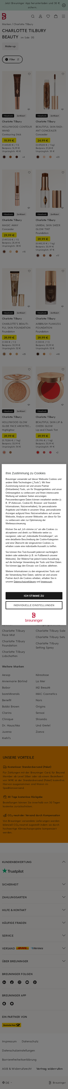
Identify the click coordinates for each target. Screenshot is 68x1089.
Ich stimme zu (34, 595)
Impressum (46, 581)
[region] (34, 544)
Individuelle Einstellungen (34, 605)
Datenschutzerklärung (25, 581)
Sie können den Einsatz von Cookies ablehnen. (32, 565)
